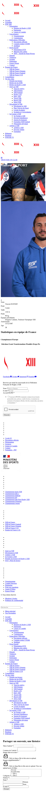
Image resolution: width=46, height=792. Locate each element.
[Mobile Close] (2, 605)
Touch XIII (17, 98)
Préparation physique (21, 124)
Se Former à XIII (15, 114)
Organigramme (19, 36)
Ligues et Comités (20, 32)
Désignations (10, 427)
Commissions (18, 38)
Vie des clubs (9, 79)
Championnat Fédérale (13, 480)
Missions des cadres (20, 52)
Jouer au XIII (13, 87)
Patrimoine (17, 30)
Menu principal (10, 611)
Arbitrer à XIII (14, 126)
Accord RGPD (8, 393)
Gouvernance (14, 34)
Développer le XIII (15, 104)
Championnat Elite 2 (13, 478)
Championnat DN (12, 482)
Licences (9, 429)
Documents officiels (20, 42)
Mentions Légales (11, 598)
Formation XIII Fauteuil (22, 122)
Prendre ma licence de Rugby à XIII (18, 545)
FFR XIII (8, 24)
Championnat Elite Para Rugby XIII (18, 484)
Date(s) (6, 778)
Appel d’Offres (11, 576)
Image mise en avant (10, 752)
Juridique (17, 46)
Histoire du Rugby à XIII (22, 28)
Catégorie (7, 776)
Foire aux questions (12, 574)
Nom (5, 388)
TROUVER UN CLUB (9, 160)
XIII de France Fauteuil (17, 73)
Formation (17, 131)
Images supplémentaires (11, 760)
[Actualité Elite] (26, 772)
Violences (12, 57)
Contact (12, 65)
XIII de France (14, 69)
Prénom (25, 782)
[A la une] (26, 770)
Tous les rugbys (19, 89)
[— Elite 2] (26, 776)
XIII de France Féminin (17, 71)
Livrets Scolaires (19, 110)
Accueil (7, 20)
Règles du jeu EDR (16, 83)
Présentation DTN (20, 50)
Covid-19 (9, 423)
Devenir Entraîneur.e (21, 118)
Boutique (8, 135)
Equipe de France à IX (13, 519)
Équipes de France (11, 67)
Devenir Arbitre (19, 130)
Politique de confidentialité (14, 600)
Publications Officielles (17, 40)
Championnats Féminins (14, 486)
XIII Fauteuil (18, 92)
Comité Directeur (11, 570)
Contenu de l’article (10, 750)
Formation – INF (11, 434)
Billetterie (8, 133)
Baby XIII (17, 96)
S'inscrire (7, 415)
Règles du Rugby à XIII (17, 85)
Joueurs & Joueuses (20, 120)
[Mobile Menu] (1, 158)
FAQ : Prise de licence (13, 547)
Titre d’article (8, 746)
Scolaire (12, 59)
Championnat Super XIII (14, 476)
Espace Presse (14, 63)
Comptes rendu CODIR (22, 44)
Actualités (8, 22)
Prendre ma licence (15, 81)
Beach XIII (17, 100)
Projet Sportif (13, 48)
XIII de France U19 (16, 75)
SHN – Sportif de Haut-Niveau (24, 53)
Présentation (13, 26)
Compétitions (9, 77)
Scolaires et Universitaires (22, 112)
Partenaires (13, 61)
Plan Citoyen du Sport (21, 108)
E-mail (6, 391)
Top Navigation (10, 613)
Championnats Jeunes (13, 488)
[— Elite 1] (26, 774)
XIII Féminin (18, 91)
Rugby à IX (18, 94)
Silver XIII (17, 102)
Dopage (12, 55)
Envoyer (6, 789)
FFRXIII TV (9, 137)
